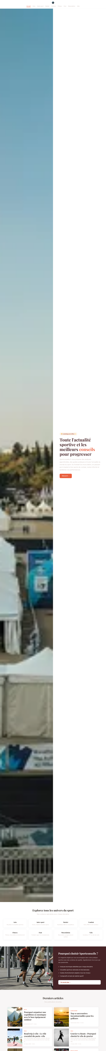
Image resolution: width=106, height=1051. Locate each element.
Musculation (71, 6)
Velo (78, 6)
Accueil (28, 6)
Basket (47, 6)
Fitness (60, 6)
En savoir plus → (66, 982)
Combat (53, 6)
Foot (65, 6)
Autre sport (40, 6)
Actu (34, 6)
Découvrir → (65, 476)
